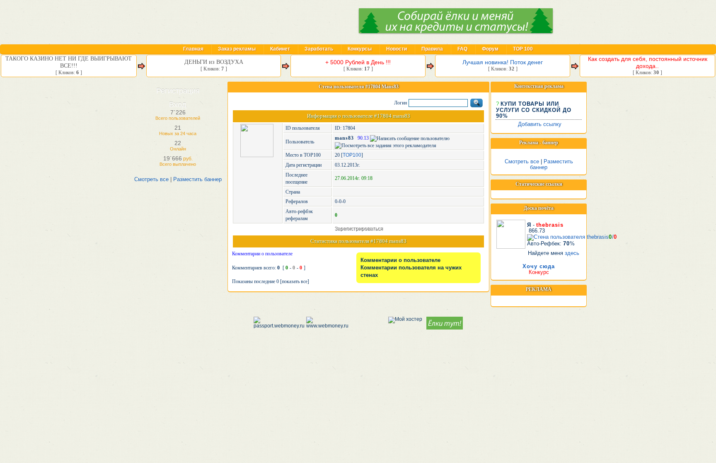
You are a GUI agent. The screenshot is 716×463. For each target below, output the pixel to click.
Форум (490, 49)
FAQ (462, 49)
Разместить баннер (197, 179)
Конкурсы (360, 49)
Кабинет (280, 49)
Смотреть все (151, 179)
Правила (432, 49)
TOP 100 (523, 49)
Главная (193, 49)
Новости (396, 49)
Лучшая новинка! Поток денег (502, 62)
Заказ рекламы (237, 49)
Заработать (319, 49)
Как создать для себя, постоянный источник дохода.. (647, 62)
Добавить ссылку (539, 124)
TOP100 (352, 155)
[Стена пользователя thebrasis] (510, 232)
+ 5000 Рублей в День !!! (358, 62)
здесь (572, 253)
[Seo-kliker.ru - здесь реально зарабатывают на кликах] (232, 21)
